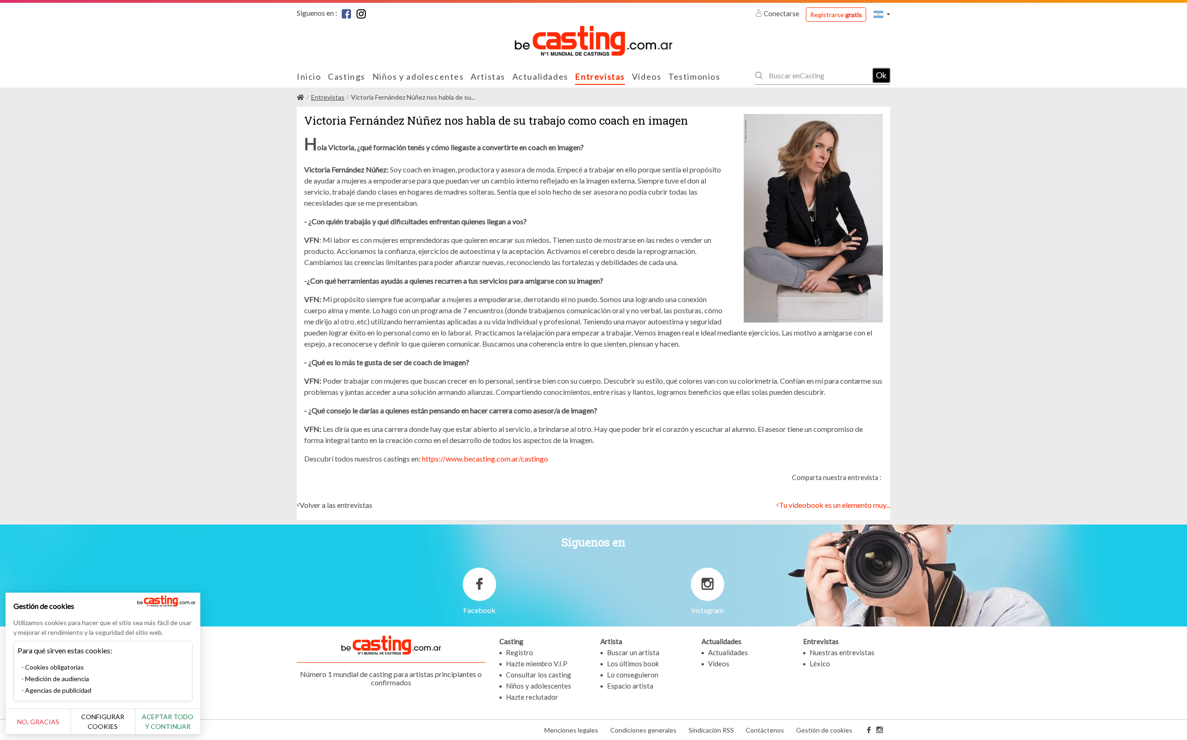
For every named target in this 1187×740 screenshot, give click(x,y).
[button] (882, 14)
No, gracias (38, 722)
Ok (881, 75)
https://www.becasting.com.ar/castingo (485, 458)
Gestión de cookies (824, 730)
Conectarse (781, 13)
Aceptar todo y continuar (167, 721)
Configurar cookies (102, 721)
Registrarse (836, 15)
